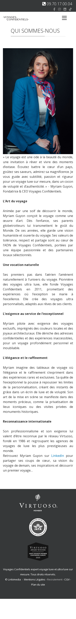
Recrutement (55, 579)
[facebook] (54, 9)
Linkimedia (14, 579)
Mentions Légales (34, 579)
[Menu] (64, 18)
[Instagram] (59, 9)
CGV (67, 579)
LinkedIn (57, 456)
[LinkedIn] (65, 9)
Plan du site (38, 584)
